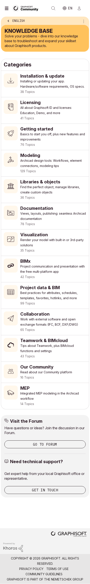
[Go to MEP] (45, 396)
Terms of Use (57, 569)
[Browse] (7, 8)
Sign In (81, 8)
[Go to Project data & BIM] (45, 295)
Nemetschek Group (67, 579)
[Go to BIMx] (45, 269)
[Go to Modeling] (45, 163)
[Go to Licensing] (45, 110)
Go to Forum (45, 444)
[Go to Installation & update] (45, 84)
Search (53, 8)
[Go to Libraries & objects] (45, 190)
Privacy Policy (31, 569)
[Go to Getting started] (45, 137)
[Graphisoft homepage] (69, 534)
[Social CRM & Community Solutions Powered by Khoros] (13, 547)
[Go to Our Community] (45, 372)
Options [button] (83, 21)
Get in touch (45, 490)
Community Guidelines (44, 574)
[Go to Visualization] (45, 242)
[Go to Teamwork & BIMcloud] (45, 348)
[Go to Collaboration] (45, 322)
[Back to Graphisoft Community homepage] (26, 8)
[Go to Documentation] (45, 216)
